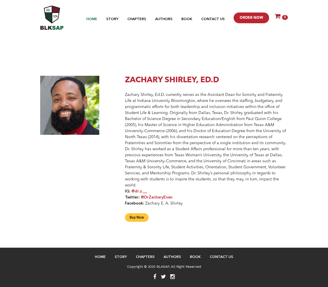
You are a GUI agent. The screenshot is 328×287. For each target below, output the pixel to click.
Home (91, 19)
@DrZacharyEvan (156, 197)
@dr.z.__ (139, 191)
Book (186, 19)
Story (112, 19)
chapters (136, 19)
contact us (213, 19)
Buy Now (137, 217)
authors (163, 19)
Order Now (251, 18)
